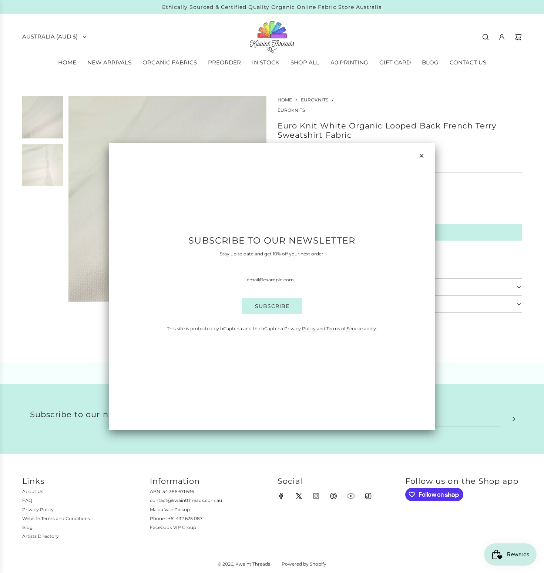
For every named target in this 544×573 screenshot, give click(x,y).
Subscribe (272, 306)
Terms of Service (344, 328)
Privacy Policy (300, 328)
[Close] (421, 156)
